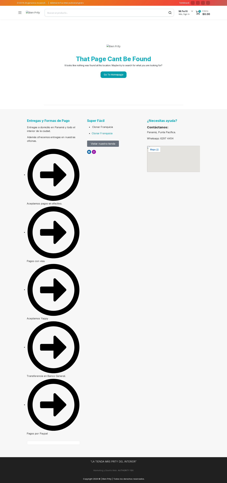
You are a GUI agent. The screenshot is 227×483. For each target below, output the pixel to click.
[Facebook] (89, 152)
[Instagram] (94, 152)
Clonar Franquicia (102, 127)
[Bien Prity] (33, 13)
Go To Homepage (113, 74)
